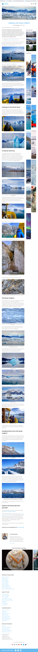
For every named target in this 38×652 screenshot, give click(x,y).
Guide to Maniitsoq (5, 586)
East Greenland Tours (6, 616)
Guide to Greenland (5, 577)
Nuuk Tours (4, 611)
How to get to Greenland (6, 627)
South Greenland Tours (6, 618)
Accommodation (5, 603)
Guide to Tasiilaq (5, 584)
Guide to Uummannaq (6, 585)
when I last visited (5, 160)
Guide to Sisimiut (5, 583)
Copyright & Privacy (5, 629)
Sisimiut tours (4, 620)
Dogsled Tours (4, 601)
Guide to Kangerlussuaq (6, 587)
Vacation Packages (5, 594)
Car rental (4, 602)
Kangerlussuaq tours (6, 613)
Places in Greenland (5, 610)
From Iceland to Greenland (7, 598)
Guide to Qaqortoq (5, 581)
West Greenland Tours (6, 617)
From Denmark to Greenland (7, 600)
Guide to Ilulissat (5, 579)
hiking (7, 480)
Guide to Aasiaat (5, 580)
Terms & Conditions (5, 628)
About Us (3, 625)
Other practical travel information (8, 588)
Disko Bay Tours (5, 614)
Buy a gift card (4, 604)
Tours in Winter (5, 597)
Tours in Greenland (5, 595)
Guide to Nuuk (4, 578)
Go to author (12, 543)
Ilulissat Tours (4, 612)
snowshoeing (20, 480)
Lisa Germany (16, 25)
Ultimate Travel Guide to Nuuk (13, 39)
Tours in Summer (5, 596)
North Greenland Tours (6, 619)
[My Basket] (33, 4)
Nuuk (7, 45)
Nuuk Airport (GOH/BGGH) (7, 630)
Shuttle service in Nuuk (6, 631)
